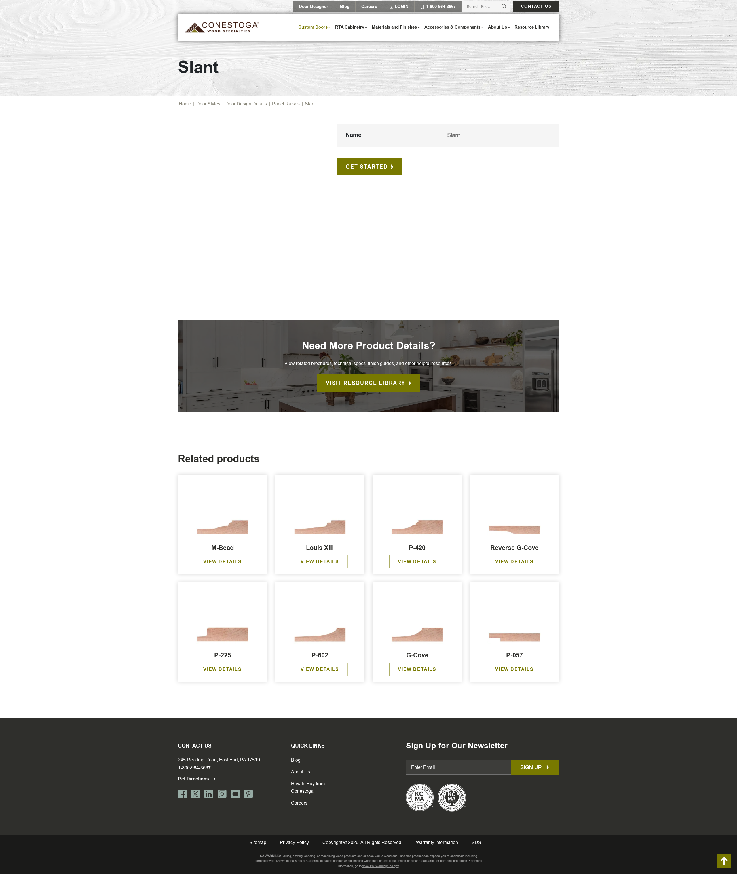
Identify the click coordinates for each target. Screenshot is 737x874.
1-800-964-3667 (194, 768)
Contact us (536, 6)
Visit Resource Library (365, 383)
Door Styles (208, 104)
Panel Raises (286, 104)
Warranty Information (437, 842)
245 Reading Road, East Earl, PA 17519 (219, 759)
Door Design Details (246, 104)
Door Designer (313, 6)
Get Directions (194, 778)
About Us (300, 772)
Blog (344, 6)
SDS (476, 842)
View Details (222, 561)
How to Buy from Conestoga (308, 787)
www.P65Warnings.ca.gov (380, 866)
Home (185, 104)
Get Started (367, 167)
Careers (369, 6)
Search (498, 6)
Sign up (531, 767)
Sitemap (257, 842)
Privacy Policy (294, 842)
